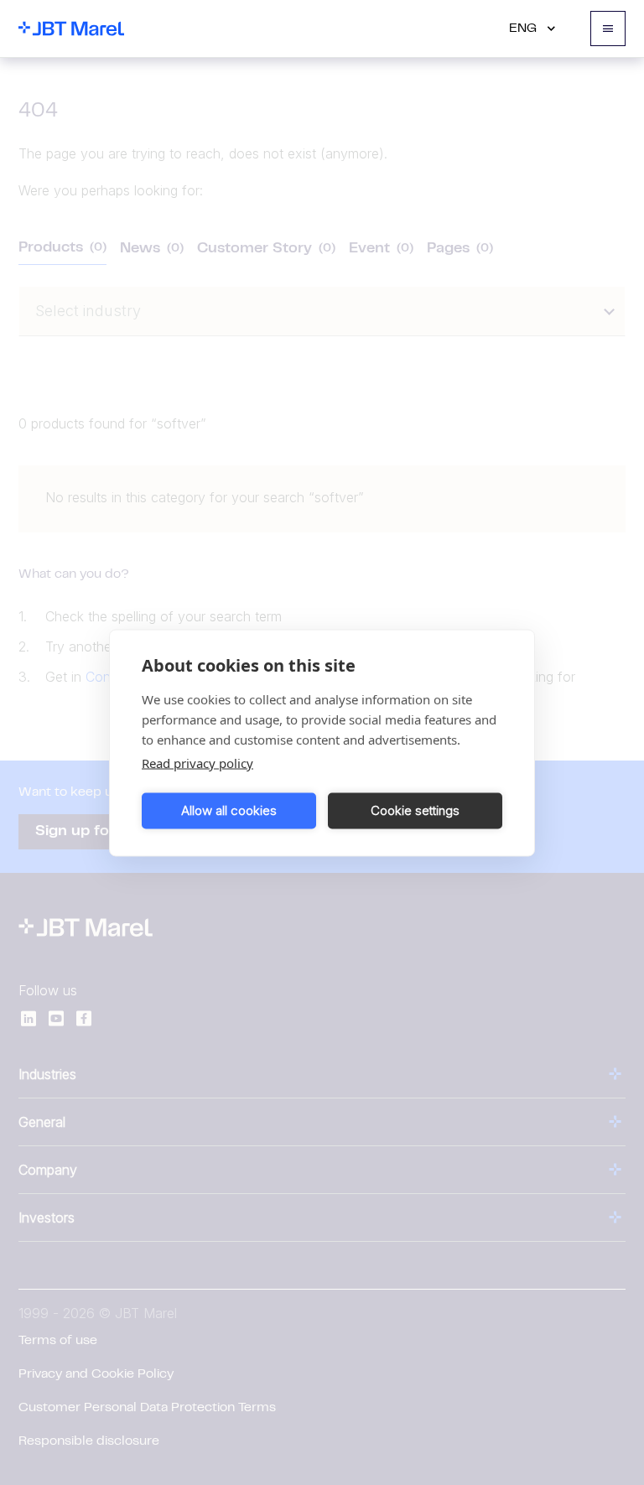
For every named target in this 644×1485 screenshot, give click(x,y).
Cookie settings (415, 810)
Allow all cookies (229, 810)
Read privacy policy (197, 762)
